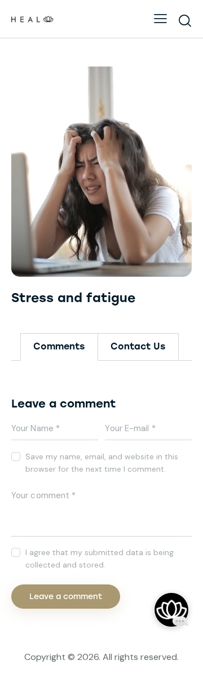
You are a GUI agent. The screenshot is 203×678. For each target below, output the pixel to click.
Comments (59, 346)
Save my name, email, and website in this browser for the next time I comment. (101, 462)
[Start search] (185, 20)
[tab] (59, 347)
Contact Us (138, 346)
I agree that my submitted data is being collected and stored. (99, 558)
